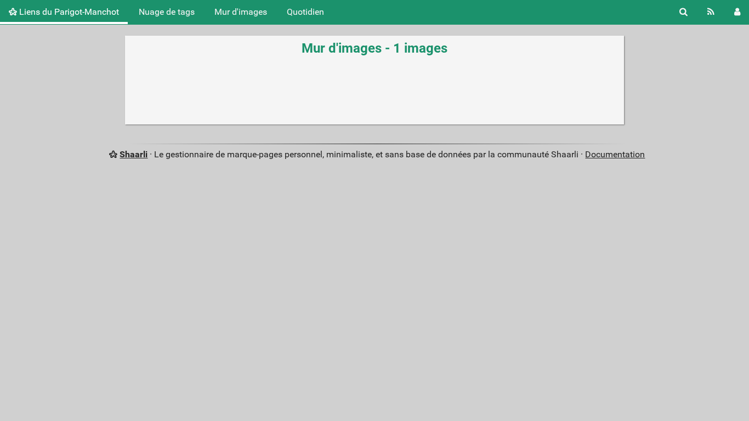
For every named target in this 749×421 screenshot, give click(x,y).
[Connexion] (737, 12)
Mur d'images (240, 12)
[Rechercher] (683, 12)
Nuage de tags (167, 12)
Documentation (615, 154)
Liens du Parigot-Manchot (68, 12)
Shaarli (133, 154)
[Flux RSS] (711, 12)
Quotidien (305, 12)
